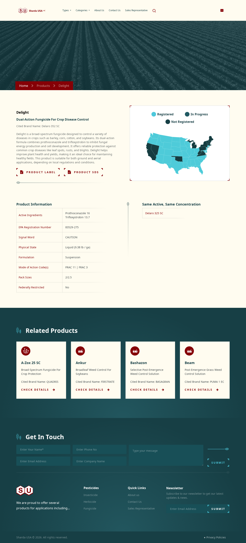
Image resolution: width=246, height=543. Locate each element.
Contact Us (135, 502)
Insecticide (91, 495)
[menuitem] (66, 10)
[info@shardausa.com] (222, 10)
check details (35, 389)
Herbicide (90, 502)
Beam (190, 362)
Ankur (81, 362)
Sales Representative (141, 508)
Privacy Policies (216, 537)
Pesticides (91, 488)
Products (43, 86)
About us (133, 495)
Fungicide (90, 508)
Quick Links (137, 488)
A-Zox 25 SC (30, 362)
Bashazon (138, 362)
